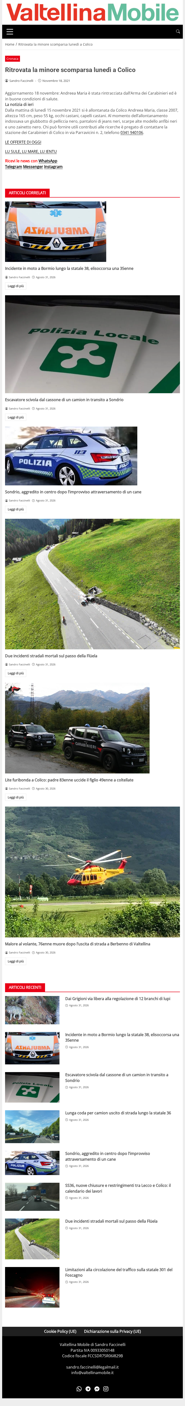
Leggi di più (16, 286)
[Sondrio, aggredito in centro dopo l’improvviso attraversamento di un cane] (92, 456)
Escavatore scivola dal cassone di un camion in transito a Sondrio (64, 399)
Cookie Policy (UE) (60, 1331)
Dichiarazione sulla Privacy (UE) (112, 1331)
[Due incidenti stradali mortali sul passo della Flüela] (92, 584)
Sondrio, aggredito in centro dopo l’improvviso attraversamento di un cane (73, 492)
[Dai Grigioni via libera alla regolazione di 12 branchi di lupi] (32, 1010)
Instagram (53, 166)
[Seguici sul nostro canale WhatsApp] (79, 1389)
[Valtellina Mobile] (92, 12)
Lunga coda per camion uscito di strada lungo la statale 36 (118, 1113)
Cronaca (12, 58)
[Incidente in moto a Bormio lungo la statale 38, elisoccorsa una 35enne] (92, 231)
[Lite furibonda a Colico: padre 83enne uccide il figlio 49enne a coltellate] (92, 728)
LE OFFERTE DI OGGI (23, 142)
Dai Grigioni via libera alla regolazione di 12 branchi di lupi (117, 998)
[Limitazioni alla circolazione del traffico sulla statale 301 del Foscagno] (32, 1287)
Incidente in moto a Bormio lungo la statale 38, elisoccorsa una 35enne (69, 268)
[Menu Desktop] (10, 32)
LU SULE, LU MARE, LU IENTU (31, 151)
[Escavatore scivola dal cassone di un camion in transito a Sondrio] (92, 344)
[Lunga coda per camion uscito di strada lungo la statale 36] (32, 1126)
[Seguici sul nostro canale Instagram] (105, 1389)
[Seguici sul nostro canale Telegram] (88, 1389)
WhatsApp (48, 160)
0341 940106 (131, 132)
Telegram (13, 166)
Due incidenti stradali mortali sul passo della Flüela (51, 655)
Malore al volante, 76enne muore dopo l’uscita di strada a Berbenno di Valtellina (77, 944)
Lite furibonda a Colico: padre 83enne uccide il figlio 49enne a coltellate (69, 780)
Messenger (33, 166)
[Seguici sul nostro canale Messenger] (96, 1389)
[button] (178, 31)
